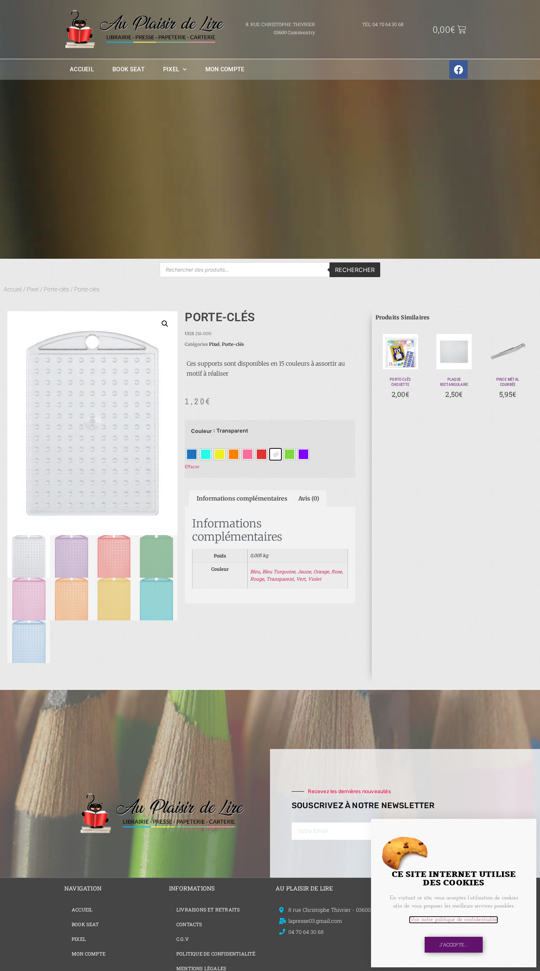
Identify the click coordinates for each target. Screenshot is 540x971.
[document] (270, 485)
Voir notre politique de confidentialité (453, 919)
